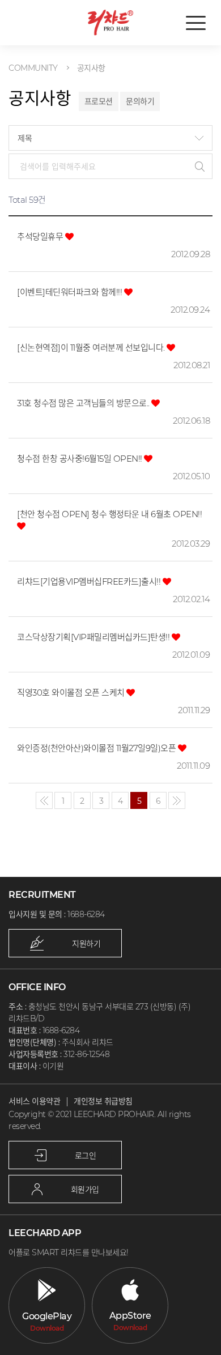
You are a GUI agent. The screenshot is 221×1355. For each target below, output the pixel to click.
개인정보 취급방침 (103, 1101)
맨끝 (176, 800)
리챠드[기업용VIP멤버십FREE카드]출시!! (90, 581)
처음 (44, 800)
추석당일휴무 (41, 236)
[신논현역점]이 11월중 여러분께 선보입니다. (92, 347)
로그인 (85, 1156)
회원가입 (85, 1189)
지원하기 (86, 944)
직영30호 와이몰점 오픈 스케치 (71, 692)
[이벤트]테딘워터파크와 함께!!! (70, 292)
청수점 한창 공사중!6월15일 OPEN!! (80, 458)
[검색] (199, 166)
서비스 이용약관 (34, 1101)
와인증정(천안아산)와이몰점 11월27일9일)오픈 (97, 748)
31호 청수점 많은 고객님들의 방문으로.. (84, 403)
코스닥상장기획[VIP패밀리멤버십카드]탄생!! (94, 637)
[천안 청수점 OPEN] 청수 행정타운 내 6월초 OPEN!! (109, 514)
